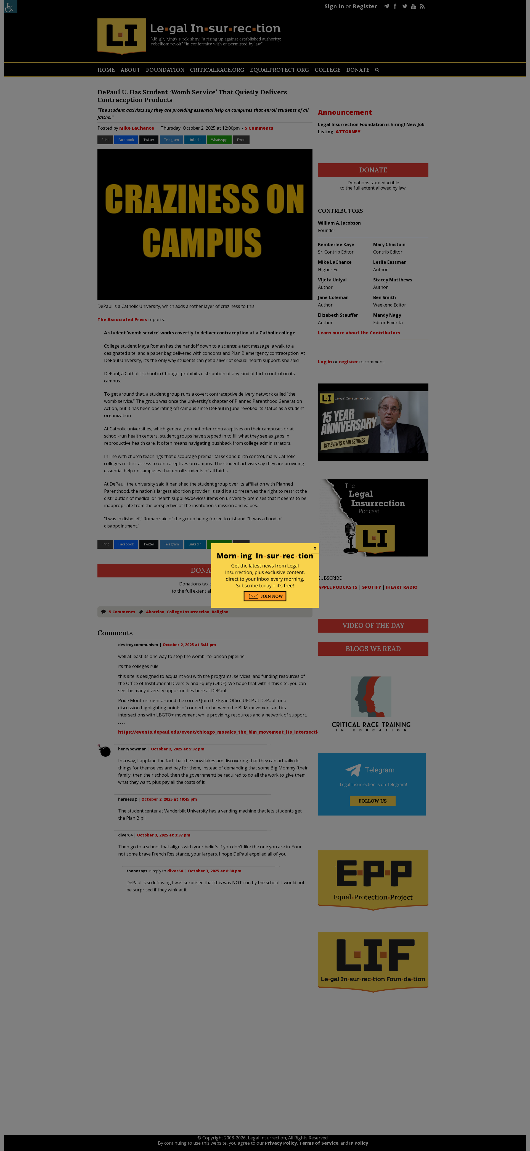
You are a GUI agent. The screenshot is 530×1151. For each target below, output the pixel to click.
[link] (265, 548)
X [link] (315, 548)
